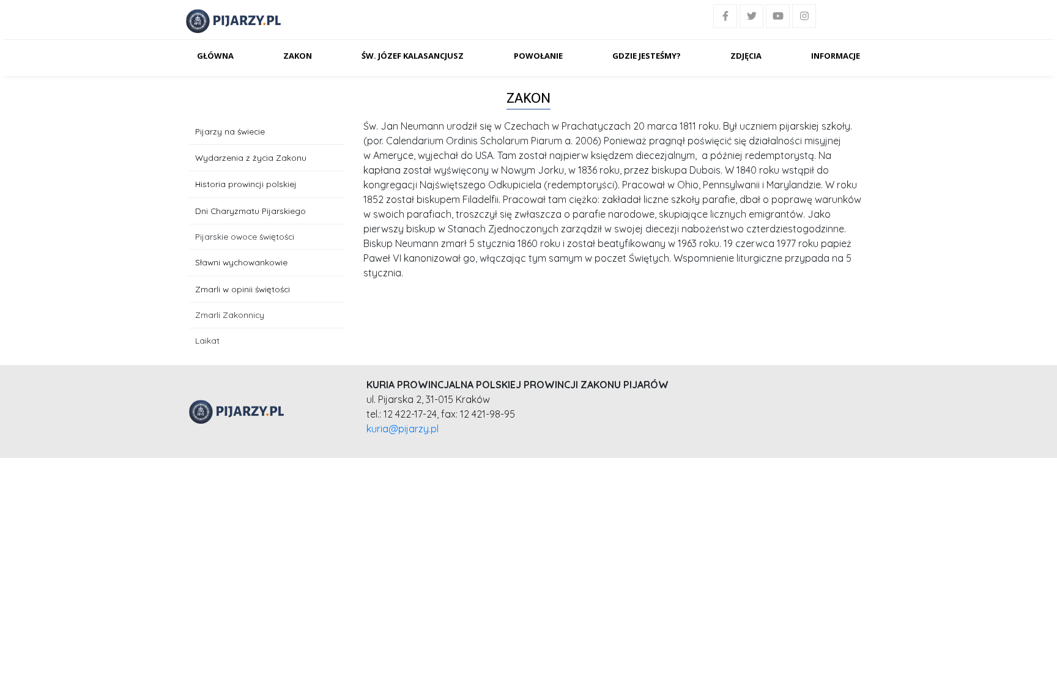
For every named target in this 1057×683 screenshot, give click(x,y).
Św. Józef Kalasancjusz (413, 55)
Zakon (297, 55)
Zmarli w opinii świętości (242, 289)
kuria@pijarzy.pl (402, 429)
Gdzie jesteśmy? (646, 55)
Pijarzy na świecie (230, 131)
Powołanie (538, 55)
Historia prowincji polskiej (246, 184)
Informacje (835, 55)
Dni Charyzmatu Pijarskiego (250, 210)
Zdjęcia (746, 55)
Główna (215, 55)
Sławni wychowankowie (241, 262)
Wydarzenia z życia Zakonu (250, 157)
